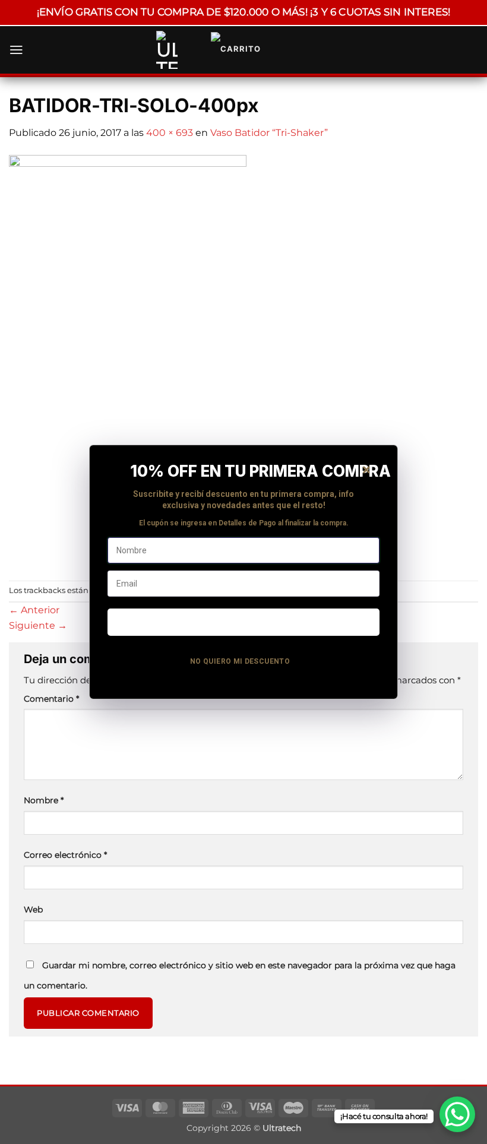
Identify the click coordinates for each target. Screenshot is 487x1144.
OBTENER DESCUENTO (243, 621)
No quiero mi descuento (240, 661)
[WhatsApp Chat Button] (457, 1114)
